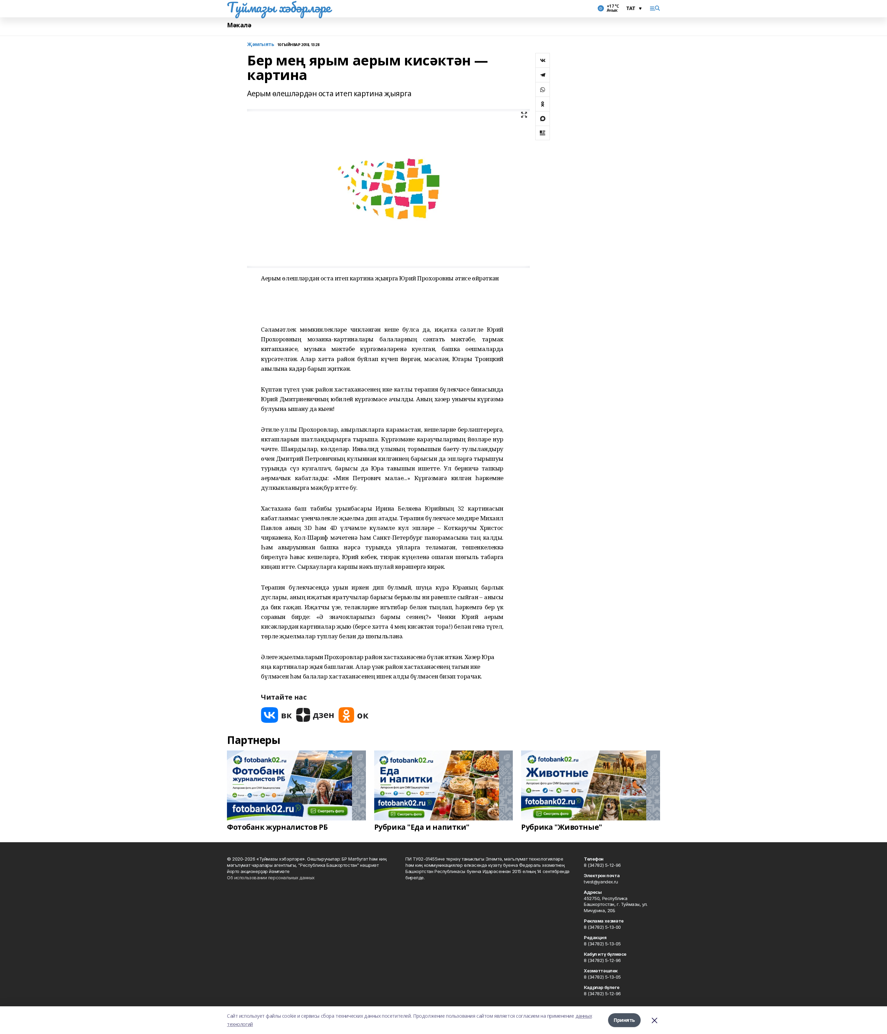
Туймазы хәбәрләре (279, 7)
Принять (624, 1020)
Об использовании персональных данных (271, 877)
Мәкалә (239, 25)
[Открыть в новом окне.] (276, 715)
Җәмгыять (260, 44)
